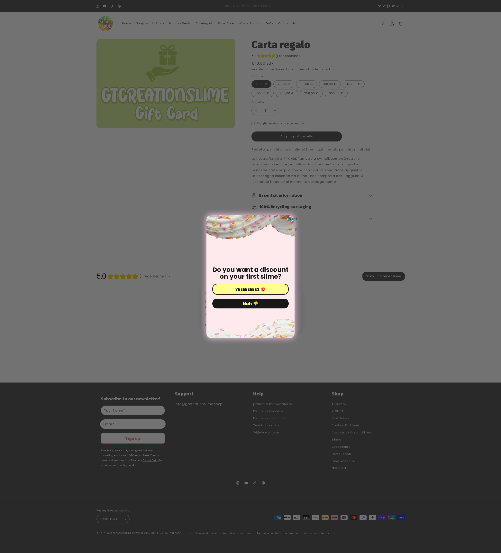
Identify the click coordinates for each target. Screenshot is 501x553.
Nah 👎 (250, 303)
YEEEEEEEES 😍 (250, 289)
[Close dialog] (290, 219)
